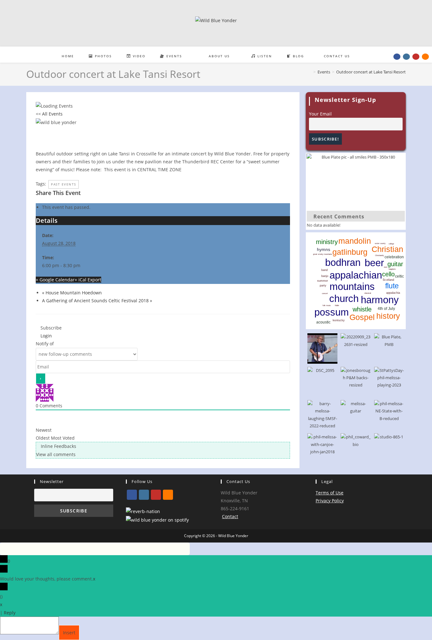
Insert (69, 633)
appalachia (393, 292)
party (323, 285)
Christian (387, 249)
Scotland (388, 279)
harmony (380, 299)
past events (63, 184)
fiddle (337, 305)
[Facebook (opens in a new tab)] (396, 56)
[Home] (310, 72)
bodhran (343, 262)
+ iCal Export (88, 280)
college (391, 244)
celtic (399, 276)
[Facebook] (132, 495)
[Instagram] (144, 495)
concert (325, 293)
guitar (395, 263)
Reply (9, 613)
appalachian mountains (356, 281)
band (324, 270)
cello (388, 274)
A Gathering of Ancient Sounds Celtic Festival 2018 (97, 301)
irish (385, 267)
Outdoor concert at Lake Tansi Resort (371, 72)
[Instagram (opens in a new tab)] (406, 56)
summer (322, 280)
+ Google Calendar (55, 280)
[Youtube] (156, 495)
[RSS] (168, 495)
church (344, 298)
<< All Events (49, 114)
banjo (324, 276)
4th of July (386, 308)
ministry (327, 241)
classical (367, 293)
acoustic (323, 322)
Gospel (362, 317)
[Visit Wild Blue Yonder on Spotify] (157, 520)
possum (331, 312)
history (388, 315)
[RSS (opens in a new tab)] (425, 56)
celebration (394, 257)
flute (392, 286)
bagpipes (392, 269)
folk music (327, 305)
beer (374, 262)
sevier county (380, 243)
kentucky (339, 320)
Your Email (320, 114)
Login (45, 336)
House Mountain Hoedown (72, 293)
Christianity (379, 255)
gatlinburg (349, 252)
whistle (362, 309)
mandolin (354, 240)
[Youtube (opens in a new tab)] (415, 56)
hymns (323, 249)
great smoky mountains (322, 254)
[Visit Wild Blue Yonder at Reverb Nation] (143, 511)
